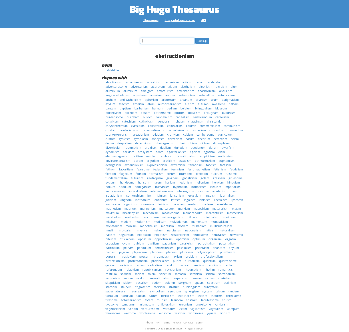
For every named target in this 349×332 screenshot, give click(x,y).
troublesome (210, 300)
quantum (209, 261)
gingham (172, 178)
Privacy (177, 322)
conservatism (151, 130)
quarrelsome (228, 261)
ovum (126, 243)
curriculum (225, 135)
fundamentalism (116, 178)
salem (152, 274)
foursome (185, 174)
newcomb (236, 235)
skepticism (112, 283)
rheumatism (192, 270)
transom (177, 300)
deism (235, 139)
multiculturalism (221, 226)
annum (170, 95)
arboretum (168, 100)
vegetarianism (115, 309)
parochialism (206, 243)
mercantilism (214, 213)
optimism (182, 239)
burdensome (114, 117)
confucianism (129, 130)
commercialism (210, 126)
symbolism (157, 291)
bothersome (162, 113)
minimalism (211, 217)
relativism (132, 270)
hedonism (185, 182)
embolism (167, 156)
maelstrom (224, 204)
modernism (142, 222)
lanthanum (142, 200)
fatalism (225, 165)
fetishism (219, 169)
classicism (138, 126)
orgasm (230, 239)
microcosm (151, 217)
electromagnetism (117, 156)
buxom (147, 117)
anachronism (207, 91)
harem (157, 182)
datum (190, 139)
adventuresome (116, 87)
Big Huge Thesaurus (174, 9)
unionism (185, 304)
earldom (128, 152)
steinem (126, 287)
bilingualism (203, 108)
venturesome (150, 309)
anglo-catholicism (117, 95)
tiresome (111, 300)
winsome (165, 313)
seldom (141, 278)
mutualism (126, 230)
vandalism (221, 304)
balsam (233, 104)
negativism (126, 235)
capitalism (182, 117)
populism (111, 256)
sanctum (165, 274)
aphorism (151, 100)
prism (178, 256)
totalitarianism (131, 300)
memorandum (192, 213)
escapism (185, 161)
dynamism (112, 152)
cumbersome (205, 135)
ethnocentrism (205, 161)
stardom (111, 287)
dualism (165, 148)
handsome (127, 182)
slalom (127, 283)
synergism (191, 291)
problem (191, 256)
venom (133, 309)
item (150, 195)
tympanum (129, 304)
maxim (236, 209)
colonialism (174, 126)
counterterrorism (117, 135)
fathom (110, 169)
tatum (153, 296)
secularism (112, 278)
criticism (158, 135)
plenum (171, 252)
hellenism (202, 182)
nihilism (110, 239)
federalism (160, 169)
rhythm (210, 270)
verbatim (169, 309)
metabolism (113, 217)
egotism (209, 152)
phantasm (202, 248)
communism (232, 126)
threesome (233, 296)
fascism (211, 165)
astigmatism (230, 100)
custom (110, 139)
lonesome (147, 204)
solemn (170, 283)
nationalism (193, 230)
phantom (218, 248)
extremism (178, 165)
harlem (170, 182)
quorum (110, 265)
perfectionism (164, 248)
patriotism (112, 248)
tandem (233, 291)
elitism (138, 156)
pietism (110, 252)
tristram (191, 300)
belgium (185, 108)
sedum (128, 278)
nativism (210, 230)
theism (202, 296)
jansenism (177, 195)
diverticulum (113, 148)
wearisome (112, 313)
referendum (113, 270)
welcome (130, 313)
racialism (126, 265)
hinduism (233, 182)
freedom (202, 174)
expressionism (157, 165)
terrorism (167, 296)
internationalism (161, 191)
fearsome (143, 169)
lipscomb (237, 200)
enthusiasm (226, 156)
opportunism (164, 239)
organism (215, 239)
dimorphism (221, 143)
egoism (195, 152)
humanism (162, 187)
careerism (222, 117)
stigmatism (142, 287)
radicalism (155, 265)
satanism (195, 274)
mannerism (148, 209)
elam (221, 152)
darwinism (175, 139)
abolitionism (113, 82)
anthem (110, 100)
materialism (220, 209)
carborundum (202, 117)
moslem (182, 226)
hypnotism (180, 187)
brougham (211, 113)
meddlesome (170, 213)
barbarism (141, 108)
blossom (221, 108)
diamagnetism (165, 143)
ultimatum (147, 304)
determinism (143, 143)
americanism (185, 91)
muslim (110, 230)
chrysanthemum (116, 126)
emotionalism (187, 156)
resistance (112, 70)
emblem (151, 156)
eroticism (169, 161)
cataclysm (112, 121)
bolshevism (113, 113)
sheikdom (224, 278)
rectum (229, 265)
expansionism (134, 165)
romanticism (226, 270)
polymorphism (206, 252)
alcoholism (187, 87)
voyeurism (216, 309)
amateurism (165, 91)
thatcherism (186, 296)
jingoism (210, 195)
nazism (110, 235)
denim (109, 143)
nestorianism (180, 235)
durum (213, 148)
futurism (137, 178)
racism (140, 265)
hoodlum (125, 187)
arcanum (186, 100)
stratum (174, 287)
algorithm (205, 87)
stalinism (230, 283)
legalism (189, 200)
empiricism (207, 156)
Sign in (199, 322)
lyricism (163, 204)
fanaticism (195, 165)
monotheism (148, 226)
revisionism (173, 270)
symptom (174, 291)
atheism (138, 104)
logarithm (130, 204)
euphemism (226, 161)
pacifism (153, 243)
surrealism (139, 291)
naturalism (227, 230)
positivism (129, 256)
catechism (129, 121)
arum (214, 100)
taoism (141, 296)
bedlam (172, 108)
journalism (227, 195)
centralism (165, 121)
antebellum (206, 95)
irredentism (220, 191)
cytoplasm (141, 139)
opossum (144, 239)
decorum (204, 139)
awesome (218, 104)
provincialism (160, 261)
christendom (215, 121)
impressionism (115, 191)
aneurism (225, 91)
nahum (158, 230)
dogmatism (133, 148)
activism (187, 82)
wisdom (179, 313)
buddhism (228, 113)
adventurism (139, 87)
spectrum (213, 283)
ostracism (112, 243)
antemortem (226, 95)
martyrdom (166, 209)
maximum (112, 213)
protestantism (138, 261)
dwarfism (228, 148)
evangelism (113, 165)
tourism (162, 300)
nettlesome (200, 235)
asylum (110, 104)
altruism (221, 87)
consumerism (196, 130)
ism (234, 191)
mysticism (143, 230)
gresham (219, 178)
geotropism (155, 178)
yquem (211, 313)
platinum (156, 252)
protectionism (115, 261)
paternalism (227, 243)
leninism (204, 200)
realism (199, 265)
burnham (133, 117)
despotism (124, 143)
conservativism (173, 130)
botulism (194, 113)
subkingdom (191, 287)
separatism (181, 278)
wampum (233, 309)
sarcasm (180, 274)
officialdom (127, 239)
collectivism (156, 126)
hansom (143, 182)
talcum (220, 291)
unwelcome (203, 304)
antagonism (186, 95)
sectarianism (227, 274)
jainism (162, 195)
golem (204, 178)
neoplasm (144, 235)
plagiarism (139, 252)
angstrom (140, 95)
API (203, 20)
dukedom (180, 148)
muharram (199, 226)
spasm (199, 283)
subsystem (211, 287)
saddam (125, 274)
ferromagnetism (198, 169)
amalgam (147, 91)
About (149, 322)
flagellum (125, 174)
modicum (160, 222)
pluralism (186, 252)
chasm (180, 121)
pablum (139, 243)
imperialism (232, 187)
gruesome (235, 178)
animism (156, 95)
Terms (166, 322)
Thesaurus (151, 20)
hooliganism (143, 187)
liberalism (220, 200)
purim (177, 261)
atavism (124, 104)
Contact (188, 322)
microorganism (172, 217)
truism (226, 300)
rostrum (111, 274)
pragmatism (162, 256)
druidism (151, 148)
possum (144, 256)
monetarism (113, 226)
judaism (110, 200)
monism (131, 226)
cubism (188, 135)
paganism (169, 243)
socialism (142, 283)
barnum (157, 108)
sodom (156, 283)
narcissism (174, 230)
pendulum (144, 248)
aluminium (112, 91)
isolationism (113, 195)
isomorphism (135, 195)
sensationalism (160, 278)
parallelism (186, 243)
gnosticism (189, 178)
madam (193, 204)
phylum (234, 248)
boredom (131, 113)
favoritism (126, 169)
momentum (199, 222)
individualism (138, 191)
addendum (215, 82)
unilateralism (166, 304)
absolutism (154, 82)
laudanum (160, 200)
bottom (179, 113)
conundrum (217, 130)
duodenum (198, 148)
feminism (177, 169)
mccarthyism (130, 213)
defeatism (220, 139)
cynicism (124, 139)
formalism (156, 174)
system (207, 291)
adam (200, 82)
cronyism (173, 135)
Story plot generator (180, 20)
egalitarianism (176, 152)
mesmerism (235, 213)
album (172, 87)
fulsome (231, 174)
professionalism (212, 256)
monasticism (219, 222)
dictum (205, 143)
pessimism (184, 248)
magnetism (113, 209)
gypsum (110, 182)
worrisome (195, 313)
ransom (185, 265)
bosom (145, 113)
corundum (236, 130)
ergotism (153, 161)
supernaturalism (116, 291)
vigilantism (197, 309)
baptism (125, 108)
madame (207, 204)
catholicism (146, 121)
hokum (110, 187)
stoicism (159, 287)
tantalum (111, 296)
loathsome (112, 204)
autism (189, 104)
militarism (193, 217)
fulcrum (216, 174)
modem (126, 222)
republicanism (152, 270)
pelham (128, 248)
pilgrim (124, 252)
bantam (110, 108)
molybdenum (179, 222)
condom (110, 130)
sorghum (184, 283)
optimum (198, 239)
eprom (138, 161)
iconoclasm (198, 187)
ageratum (158, 87)
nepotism (160, 235)
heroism (218, 182)
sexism (209, 278)
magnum (130, 209)
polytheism (227, 252)
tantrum (127, 296)
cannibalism (164, 117)
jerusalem (194, 195)
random (170, 265)
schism (210, 274)
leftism (175, 200)
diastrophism (188, 143)
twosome (111, 304)
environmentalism (117, 161)
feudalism (236, 169)
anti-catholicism (130, 100)
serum (197, 278)
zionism (225, 313)
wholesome (147, 313)
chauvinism (195, 121)
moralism (167, 226)
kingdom (126, 200)
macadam (178, 204)
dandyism (157, 139)
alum (234, 87)
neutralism (219, 235)
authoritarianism (169, 104)
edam (159, 152)
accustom (172, 82)
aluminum (130, 91)
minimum (229, 217)
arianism (201, 100)
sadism (139, 274)
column (191, 126)
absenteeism (134, 82)
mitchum (111, 222)
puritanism (192, 261)
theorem (216, 296)
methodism (132, 217)
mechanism (151, 213)
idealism (215, 187)
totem (149, 300)
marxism (184, 209)
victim (183, 309)
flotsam (141, 174)
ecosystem (145, 152)
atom (151, 104)
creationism (141, 135)
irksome (203, 191)
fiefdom (110, 174)
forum (171, 174)
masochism (201, 209)
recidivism (214, 265)
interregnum (185, 191)
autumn (203, 104)
